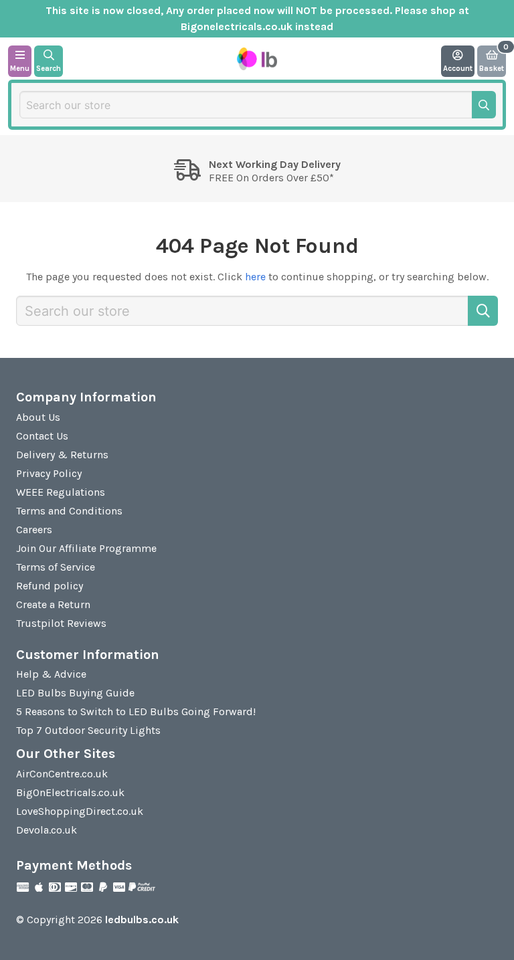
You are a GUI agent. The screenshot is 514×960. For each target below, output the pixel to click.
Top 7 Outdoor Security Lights (88, 730)
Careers (34, 529)
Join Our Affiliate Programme (86, 548)
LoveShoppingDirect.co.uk (79, 811)
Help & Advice (51, 674)
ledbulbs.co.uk (142, 919)
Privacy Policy (49, 473)
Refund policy (49, 585)
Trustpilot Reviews (61, 623)
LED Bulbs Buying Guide (75, 692)
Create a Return (53, 604)
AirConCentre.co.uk (62, 773)
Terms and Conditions (69, 510)
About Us (38, 417)
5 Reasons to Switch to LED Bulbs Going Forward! (136, 711)
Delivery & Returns (62, 454)
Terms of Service (55, 567)
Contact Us (42, 435)
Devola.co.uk (46, 830)
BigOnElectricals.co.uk (70, 792)
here (255, 276)
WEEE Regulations (60, 492)
